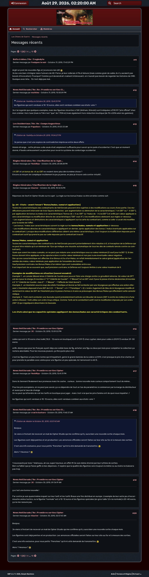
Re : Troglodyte (36, 59)
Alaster (34, 188)
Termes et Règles (123, 574)
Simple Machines (27, 574)
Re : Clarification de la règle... (48, 161)
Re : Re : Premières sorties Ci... (48, 89)
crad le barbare (38, 413)
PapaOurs (35, 127)
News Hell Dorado (22, 89)
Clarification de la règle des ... (48, 185)
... (30, 51)
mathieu (35, 93)
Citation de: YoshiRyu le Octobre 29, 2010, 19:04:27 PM (38, 135)
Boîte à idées (19, 59)
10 (32, 51)
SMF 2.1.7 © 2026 (13, 574)
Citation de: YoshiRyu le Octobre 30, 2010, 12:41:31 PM (38, 101)
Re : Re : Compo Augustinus (46, 123)
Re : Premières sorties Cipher (48, 328)
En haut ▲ (137, 574)
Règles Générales (22, 161)
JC (32, 331)
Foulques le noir (38, 62)
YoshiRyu (35, 164)
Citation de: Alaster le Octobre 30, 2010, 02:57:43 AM (38, 421)
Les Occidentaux (21, 123)
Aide (113, 574)
